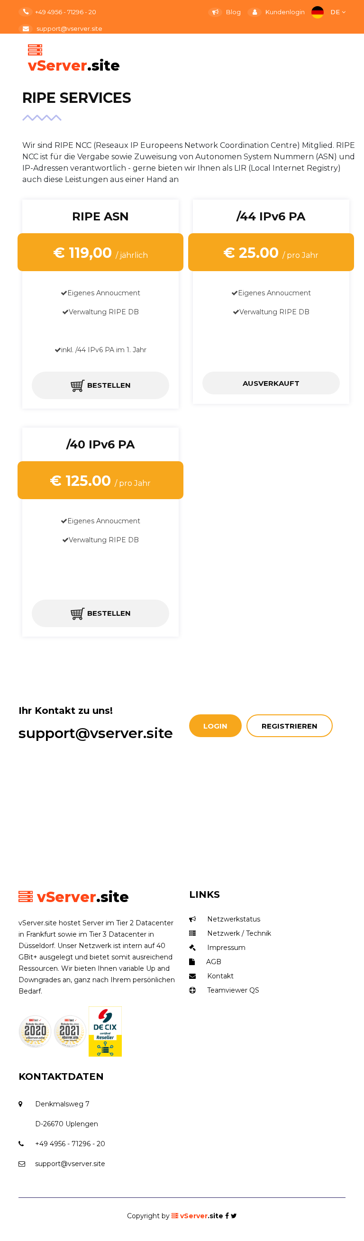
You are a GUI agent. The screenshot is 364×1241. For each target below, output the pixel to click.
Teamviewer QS (232, 990)
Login (215, 725)
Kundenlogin (284, 12)
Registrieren (290, 725)
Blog (233, 12)
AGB (212, 962)
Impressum (225, 947)
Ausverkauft (271, 383)
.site (201, 1216)
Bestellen (108, 385)
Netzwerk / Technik (238, 933)
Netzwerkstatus (232, 919)
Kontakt (219, 976)
